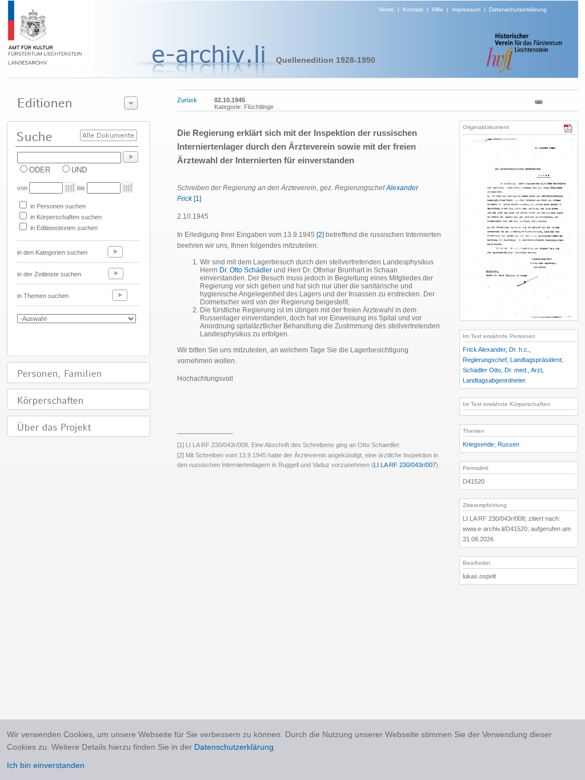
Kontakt (413, 9)
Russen (508, 444)
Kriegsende (478, 444)
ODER (39, 170)
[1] (197, 199)
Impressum (466, 9)
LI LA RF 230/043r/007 (405, 464)
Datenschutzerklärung (518, 9)
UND (79, 170)
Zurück (187, 100)
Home (386, 9)
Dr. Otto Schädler (246, 270)
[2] (320, 235)
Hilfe (437, 9)
